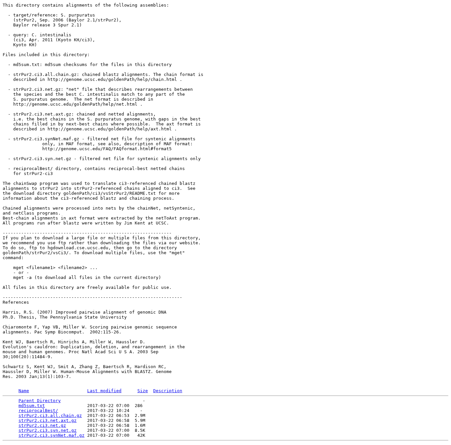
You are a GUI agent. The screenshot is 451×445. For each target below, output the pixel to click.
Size (142, 390)
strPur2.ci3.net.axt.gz (47, 420)
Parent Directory (39, 400)
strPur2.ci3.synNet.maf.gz (51, 435)
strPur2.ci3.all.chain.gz (50, 415)
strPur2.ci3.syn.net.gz (47, 430)
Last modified (104, 390)
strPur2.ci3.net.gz (42, 425)
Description (167, 390)
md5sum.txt (31, 405)
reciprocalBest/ (38, 410)
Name (23, 390)
